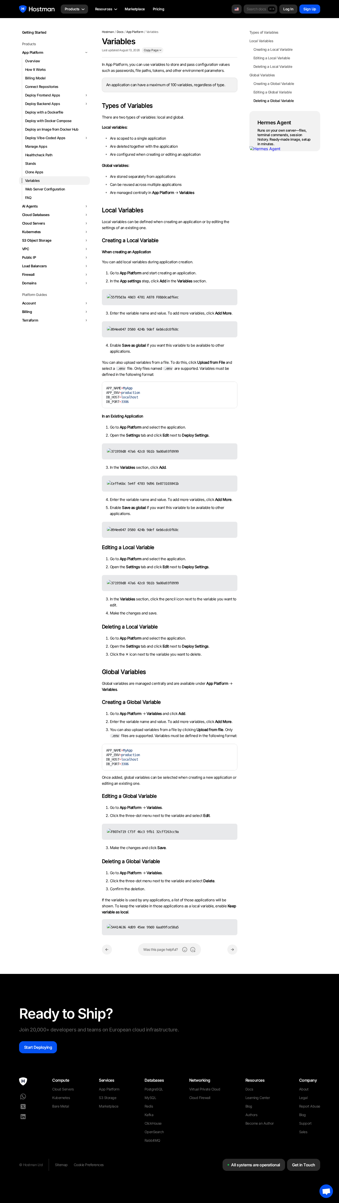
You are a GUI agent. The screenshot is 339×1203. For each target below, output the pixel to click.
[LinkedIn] (23, 1117)
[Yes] (185, 950)
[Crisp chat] (326, 1191)
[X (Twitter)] (23, 1107)
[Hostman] (37, 9)
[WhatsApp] (23, 1096)
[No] (193, 950)
